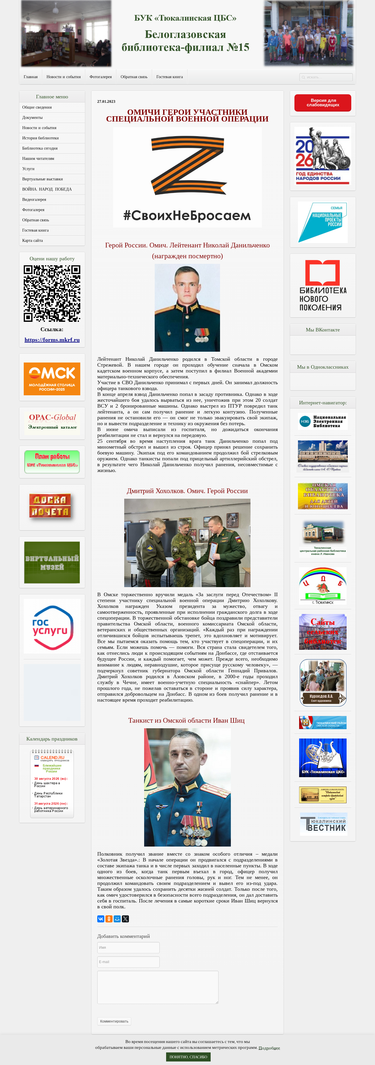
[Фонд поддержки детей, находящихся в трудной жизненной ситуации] (52, 719)
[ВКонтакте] (100, 918)
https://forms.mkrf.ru (52, 339)
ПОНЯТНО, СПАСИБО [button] (188, 1057)
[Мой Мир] (117, 918)
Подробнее (269, 1047)
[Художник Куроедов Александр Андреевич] (322, 682)
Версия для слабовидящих (323, 102)
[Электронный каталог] (52, 423)
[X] (125, 918)
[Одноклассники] (108, 918)
